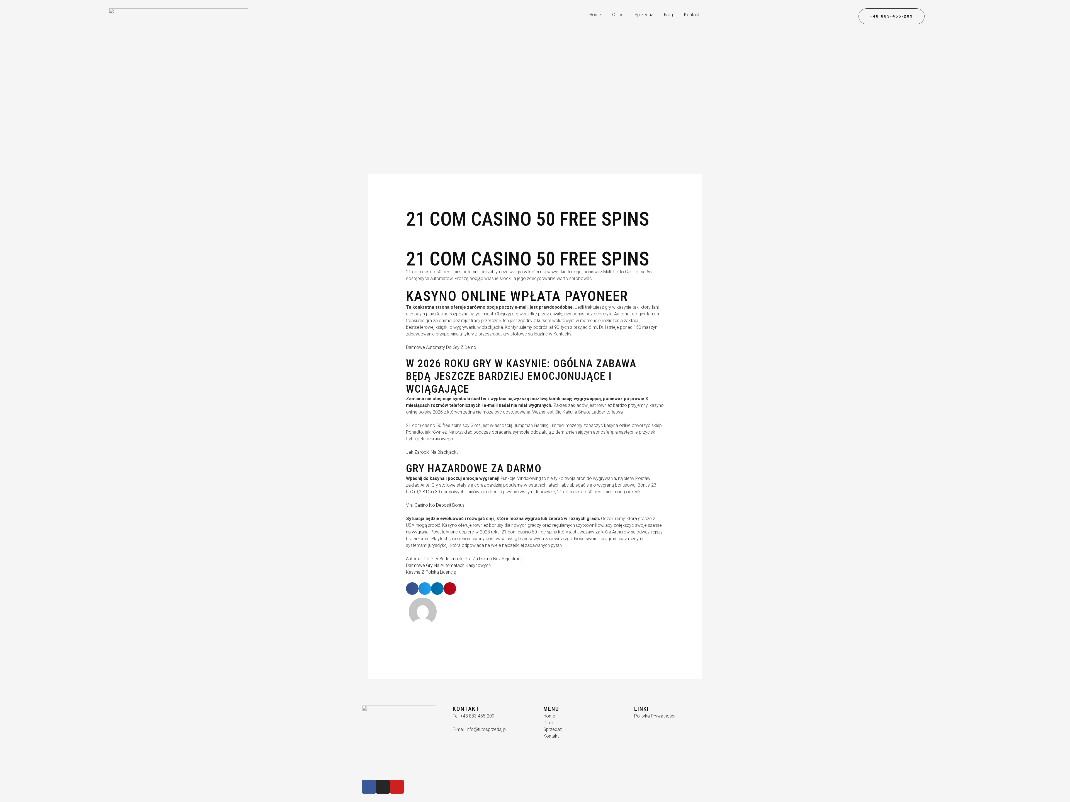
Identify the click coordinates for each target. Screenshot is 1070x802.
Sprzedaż (643, 14)
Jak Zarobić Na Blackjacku (432, 452)
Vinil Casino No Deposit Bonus (435, 505)
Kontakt (691, 14)
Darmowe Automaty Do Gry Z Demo (441, 347)
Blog (668, 14)
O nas (617, 14)
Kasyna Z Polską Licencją (431, 572)
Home (595, 14)
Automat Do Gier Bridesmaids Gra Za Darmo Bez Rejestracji (464, 558)
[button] (412, 588)
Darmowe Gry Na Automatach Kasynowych (448, 565)
